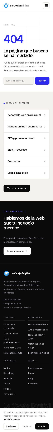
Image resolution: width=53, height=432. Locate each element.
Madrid (7, 368)
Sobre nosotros (36, 368)
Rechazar (27, 426)
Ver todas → (10, 394)
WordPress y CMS (12, 347)
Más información (12, 419)
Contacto (32, 383)
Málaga (7, 388)
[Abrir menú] (46, 5)
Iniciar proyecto (15, 251)
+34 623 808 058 (12, 299)
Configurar (11, 426)
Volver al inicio (15, 188)
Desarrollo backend (38, 324)
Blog (30, 378)
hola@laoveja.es (12, 303)
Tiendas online (11, 333)
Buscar (42, 80)
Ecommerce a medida (38, 352)
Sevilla (7, 383)
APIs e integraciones (38, 329)
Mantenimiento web (13, 352)
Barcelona (9, 373)
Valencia (8, 378)
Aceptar (42, 426)
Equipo (31, 373)
